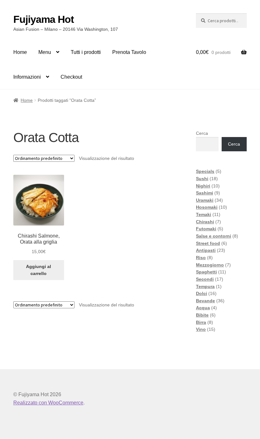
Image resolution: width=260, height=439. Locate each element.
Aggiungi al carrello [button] (38, 270)
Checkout (71, 77)
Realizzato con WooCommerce (48, 402)
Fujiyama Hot (43, 19)
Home (20, 52)
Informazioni (27, 77)
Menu (44, 52)
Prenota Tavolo (129, 52)
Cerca (202, 133)
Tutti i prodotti (86, 52)
